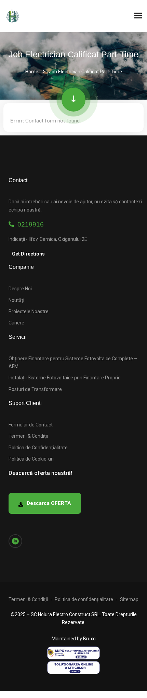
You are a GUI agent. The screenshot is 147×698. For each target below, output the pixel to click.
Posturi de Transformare (35, 389)
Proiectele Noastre (29, 311)
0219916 (29, 224)
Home (31, 71)
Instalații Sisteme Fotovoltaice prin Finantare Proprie (65, 377)
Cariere (16, 322)
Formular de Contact (31, 424)
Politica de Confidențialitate (38, 447)
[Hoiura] (13, 16)
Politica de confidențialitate (84, 599)
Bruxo (89, 638)
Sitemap (129, 599)
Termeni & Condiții (28, 436)
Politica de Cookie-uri (31, 459)
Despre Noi (20, 288)
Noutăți (16, 300)
